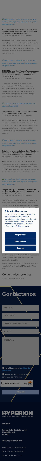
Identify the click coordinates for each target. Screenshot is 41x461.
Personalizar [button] (20, 241)
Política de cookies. (24, 226)
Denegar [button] (20, 248)
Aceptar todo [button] (20, 235)
